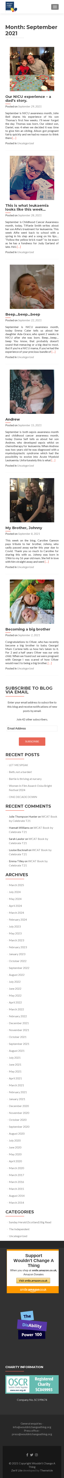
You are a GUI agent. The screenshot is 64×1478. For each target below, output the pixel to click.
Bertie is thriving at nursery (25, 778)
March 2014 (16, 1202)
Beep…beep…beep (22, 314)
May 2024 (15, 898)
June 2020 (15, 1147)
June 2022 (15, 988)
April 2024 (15, 905)
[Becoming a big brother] (32, 601)
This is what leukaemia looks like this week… (27, 207)
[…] (14, 137)
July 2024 (15, 892)
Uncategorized (25, 143)
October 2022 (17, 961)
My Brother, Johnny (23, 528)
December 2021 (19, 1023)
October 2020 (17, 1119)
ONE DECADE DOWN (23, 796)
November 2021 (19, 1030)
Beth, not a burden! (20, 772)
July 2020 (15, 1140)
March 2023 (16, 940)
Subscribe (32, 741)
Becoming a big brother (27, 629)
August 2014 (17, 1195)
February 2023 (18, 947)
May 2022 (15, 995)
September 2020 (19, 1126)
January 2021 (17, 1099)
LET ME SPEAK (18, 765)
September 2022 (19, 967)
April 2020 (15, 1161)
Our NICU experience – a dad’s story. (28, 99)
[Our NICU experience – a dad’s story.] (32, 68)
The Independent (19, 1229)
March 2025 (16, 885)
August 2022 (17, 974)
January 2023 (17, 954)
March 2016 (16, 1181)
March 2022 (16, 1009)
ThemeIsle (46, 1470)
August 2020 (17, 1133)
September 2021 (19, 1043)
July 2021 (15, 1057)
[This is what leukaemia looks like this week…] (32, 177)
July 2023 (15, 926)
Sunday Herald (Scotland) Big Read (30, 1222)
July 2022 (15, 981)
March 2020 (16, 1168)
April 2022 (15, 1002)
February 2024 (18, 919)
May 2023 (15, 933)
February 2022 (18, 1016)
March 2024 (16, 912)
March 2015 (16, 1188)
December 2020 (19, 1106)
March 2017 (16, 1175)
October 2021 (17, 1036)
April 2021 (15, 1078)
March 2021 (16, 1085)
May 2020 (15, 1154)
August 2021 (17, 1050)
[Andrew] (32, 391)
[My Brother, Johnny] (32, 499)
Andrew (12, 419)
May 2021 (15, 1071)
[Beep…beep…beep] (32, 286)
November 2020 (19, 1112)
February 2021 (18, 1092)
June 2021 (15, 1064)
